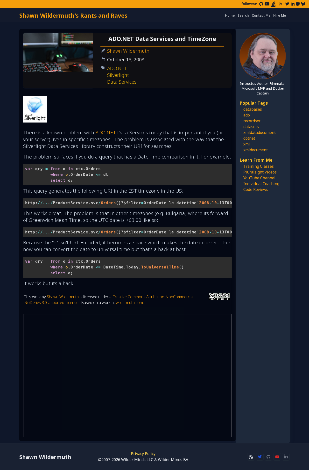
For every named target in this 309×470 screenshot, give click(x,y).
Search (243, 15)
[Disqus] (127, 375)
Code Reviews (255, 189)
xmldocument (255, 149)
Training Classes (258, 166)
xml (246, 144)
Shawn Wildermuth (128, 51)
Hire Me (279, 15)
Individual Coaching (261, 183)
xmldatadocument (259, 132)
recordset (251, 120)
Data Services (121, 82)
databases (252, 109)
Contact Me (261, 15)
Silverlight (118, 75)
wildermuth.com (129, 302)
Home (230, 15)
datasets (251, 126)
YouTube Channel (259, 178)
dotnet (249, 138)
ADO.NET (117, 68)
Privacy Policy (143, 453)
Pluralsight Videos (260, 172)
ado (246, 115)
